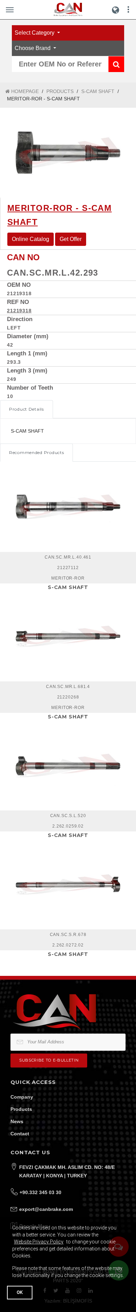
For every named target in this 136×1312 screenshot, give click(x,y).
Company (21, 1097)
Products (21, 1109)
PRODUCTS (60, 91)
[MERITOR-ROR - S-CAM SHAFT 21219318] (68, 153)
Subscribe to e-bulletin (48, 1060)
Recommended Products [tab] (36, 452)
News (16, 1121)
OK (20, 1292)
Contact (19, 1133)
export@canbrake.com (46, 1209)
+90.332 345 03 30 (40, 1192)
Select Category (35, 33)
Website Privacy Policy (38, 1241)
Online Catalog (30, 239)
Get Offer (71, 239)
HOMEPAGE (24, 91)
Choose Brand (33, 48)
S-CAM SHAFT (97, 91)
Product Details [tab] (26, 409)
